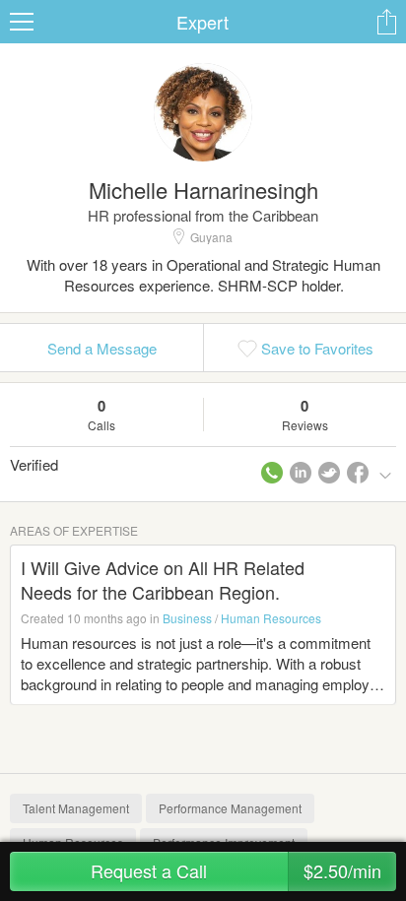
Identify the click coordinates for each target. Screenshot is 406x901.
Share (386, 21)
